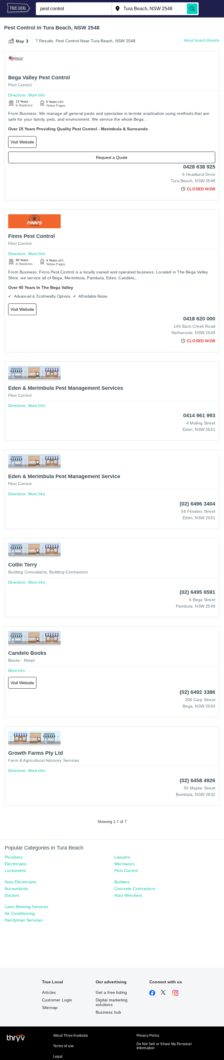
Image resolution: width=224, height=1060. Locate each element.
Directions (17, 95)
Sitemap (49, 1007)
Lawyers (122, 857)
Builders (122, 882)
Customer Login (57, 1000)
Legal (57, 1056)
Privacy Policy (148, 1035)
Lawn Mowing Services (26, 906)
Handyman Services (24, 920)
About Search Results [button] (201, 40)
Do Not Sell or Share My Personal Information (164, 1046)
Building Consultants (27, 572)
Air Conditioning (20, 913)
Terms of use (63, 1046)
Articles (49, 992)
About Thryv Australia (70, 1035)
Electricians (15, 863)
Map (20, 41)
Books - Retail (21, 660)
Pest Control (20, 85)
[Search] (192, 8)
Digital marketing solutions (111, 1002)
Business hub (108, 1012)
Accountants (16, 888)
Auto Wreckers (128, 895)
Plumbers (14, 857)
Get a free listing (111, 992)
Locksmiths (15, 870)
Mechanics (124, 863)
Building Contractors (68, 572)
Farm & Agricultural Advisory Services (43, 760)
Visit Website (22, 142)
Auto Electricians (20, 882)
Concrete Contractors (134, 888)
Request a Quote (111, 157)
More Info (36, 95)
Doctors (12, 895)
